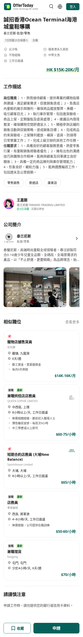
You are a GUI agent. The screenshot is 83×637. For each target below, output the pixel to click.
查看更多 (72, 321)
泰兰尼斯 (24, 236)
